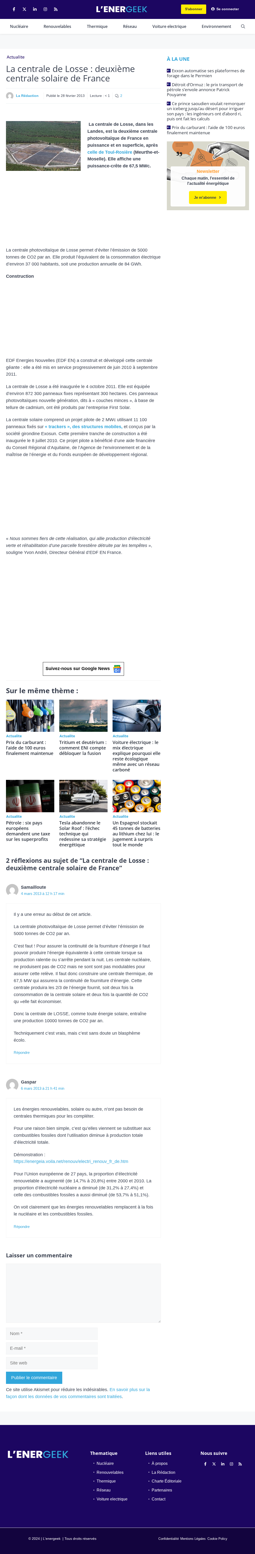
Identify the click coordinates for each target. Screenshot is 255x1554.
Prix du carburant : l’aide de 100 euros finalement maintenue (29, 747)
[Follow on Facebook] (14, 9)
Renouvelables (57, 26)
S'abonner (193, 9)
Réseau (130, 26)
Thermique (97, 26)
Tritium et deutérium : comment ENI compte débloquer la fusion (83, 747)
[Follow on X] (24, 9)
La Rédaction (27, 96)
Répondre (22, 1052)
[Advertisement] (83, 210)
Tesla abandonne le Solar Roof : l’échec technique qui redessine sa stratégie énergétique (82, 834)
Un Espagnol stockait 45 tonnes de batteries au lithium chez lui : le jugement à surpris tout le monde (136, 834)
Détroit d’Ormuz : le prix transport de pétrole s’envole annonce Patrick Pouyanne (205, 90)
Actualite (16, 57)
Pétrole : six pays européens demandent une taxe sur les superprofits (28, 831)
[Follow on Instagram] (45, 9)
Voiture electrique (169, 26)
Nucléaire (19, 26)
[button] (243, 26)
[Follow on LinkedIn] (35, 9)
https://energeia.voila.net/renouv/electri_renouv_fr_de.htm (71, 1161)
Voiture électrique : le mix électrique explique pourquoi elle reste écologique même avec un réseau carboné (136, 756)
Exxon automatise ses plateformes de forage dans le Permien (206, 73)
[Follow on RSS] (56, 9)
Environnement (216, 26)
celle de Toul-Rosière (109, 152)
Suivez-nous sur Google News (78, 668)
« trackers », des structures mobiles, (84, 426)
